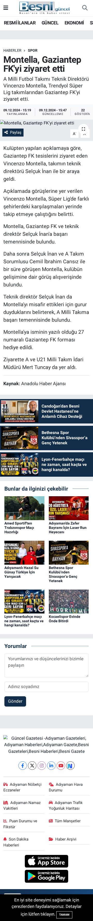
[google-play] (46, 877)
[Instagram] (41, 765)
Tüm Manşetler (68, 821)
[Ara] (85, 8)
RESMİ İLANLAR (19, 22)
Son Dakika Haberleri (16, 842)
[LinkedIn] (51, 765)
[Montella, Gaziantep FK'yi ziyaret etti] (46, 123)
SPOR (32, 50)
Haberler (12, 50)
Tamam (64, 914)
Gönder (15, 701)
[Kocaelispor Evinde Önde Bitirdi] (69, 601)
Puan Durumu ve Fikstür (20, 824)
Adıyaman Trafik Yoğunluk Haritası (66, 805)
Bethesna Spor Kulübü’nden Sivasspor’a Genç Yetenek (63, 574)
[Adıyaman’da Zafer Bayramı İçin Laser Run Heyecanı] (69, 507)
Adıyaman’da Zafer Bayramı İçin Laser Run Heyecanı (68, 527)
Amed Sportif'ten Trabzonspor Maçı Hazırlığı (19, 527)
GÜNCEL (50, 22)
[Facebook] (22, 765)
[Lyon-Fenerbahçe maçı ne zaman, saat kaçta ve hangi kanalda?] (24, 601)
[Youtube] (61, 765)
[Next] (70, 765)
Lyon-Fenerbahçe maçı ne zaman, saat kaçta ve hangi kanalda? (24, 621)
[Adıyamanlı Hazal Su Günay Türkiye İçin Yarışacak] (24, 552)
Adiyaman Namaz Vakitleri (22, 805)
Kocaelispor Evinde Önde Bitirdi (64, 619)
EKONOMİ (74, 22)
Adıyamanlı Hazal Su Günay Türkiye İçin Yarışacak (21, 572)
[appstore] (46, 861)
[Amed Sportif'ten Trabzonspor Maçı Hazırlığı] (24, 507)
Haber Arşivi (65, 839)
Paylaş (15, 132)
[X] (32, 765)
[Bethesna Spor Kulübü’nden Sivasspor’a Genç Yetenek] (69, 552)
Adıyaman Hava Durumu (66, 787)
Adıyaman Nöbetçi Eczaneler (22, 787)
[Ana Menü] (5, 8)
